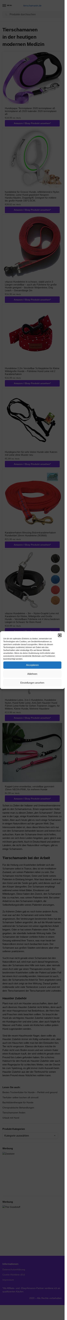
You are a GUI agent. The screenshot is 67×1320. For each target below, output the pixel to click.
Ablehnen (32, 673)
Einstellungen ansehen (32, 682)
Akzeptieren (32, 665)
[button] (59, 635)
